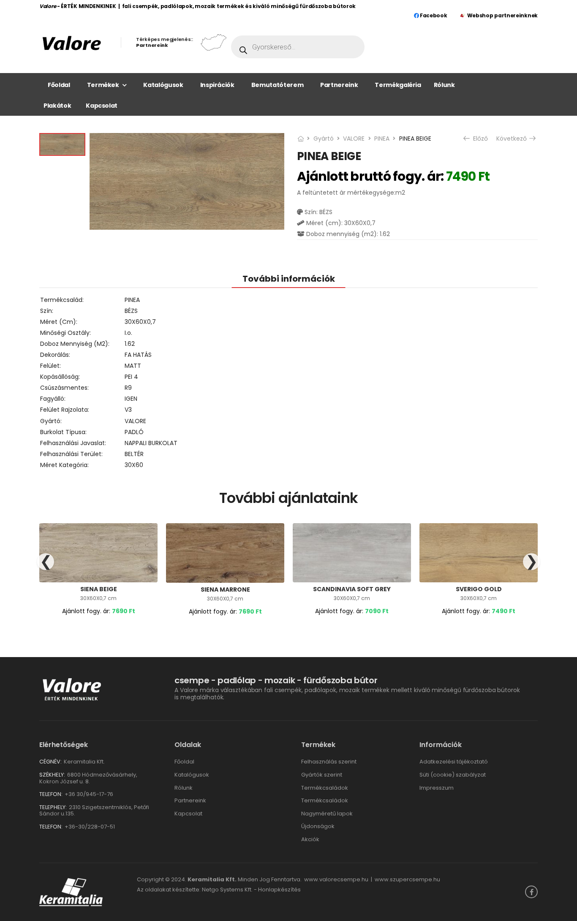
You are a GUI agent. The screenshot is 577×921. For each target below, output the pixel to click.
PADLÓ (134, 432)
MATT (133, 365)
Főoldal (59, 85)
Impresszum (436, 788)
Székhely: (52, 775)
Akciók (310, 839)
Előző (479, 138)
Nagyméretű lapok (327, 814)
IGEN (131, 398)
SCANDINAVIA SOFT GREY (352, 589)
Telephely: (53, 807)
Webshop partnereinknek (502, 15)
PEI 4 (131, 376)
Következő (512, 138)
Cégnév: (50, 762)
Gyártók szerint (321, 775)
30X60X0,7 (140, 322)
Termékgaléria (398, 85)
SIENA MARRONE (225, 589)
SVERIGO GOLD (479, 589)
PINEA (381, 138)
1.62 (130, 344)
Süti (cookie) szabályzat (452, 775)
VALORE (354, 138)
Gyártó (323, 138)
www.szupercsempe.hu (407, 879)
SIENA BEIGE (98, 589)
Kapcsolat (101, 105)
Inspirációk (217, 85)
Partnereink (339, 85)
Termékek (103, 85)
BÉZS (131, 311)
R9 (128, 387)
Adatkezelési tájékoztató (453, 762)
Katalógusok (163, 85)
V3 (128, 409)
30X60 (134, 465)
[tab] (289, 278)
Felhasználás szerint (329, 762)
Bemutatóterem (277, 85)
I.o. (128, 333)
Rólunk (444, 85)
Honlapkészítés (279, 890)
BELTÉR (134, 454)
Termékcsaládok (324, 788)
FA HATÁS (138, 354)
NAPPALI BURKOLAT (151, 443)
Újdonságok (318, 826)
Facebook (433, 15)
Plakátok (57, 105)
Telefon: (51, 794)
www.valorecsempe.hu (336, 879)
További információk (288, 279)
